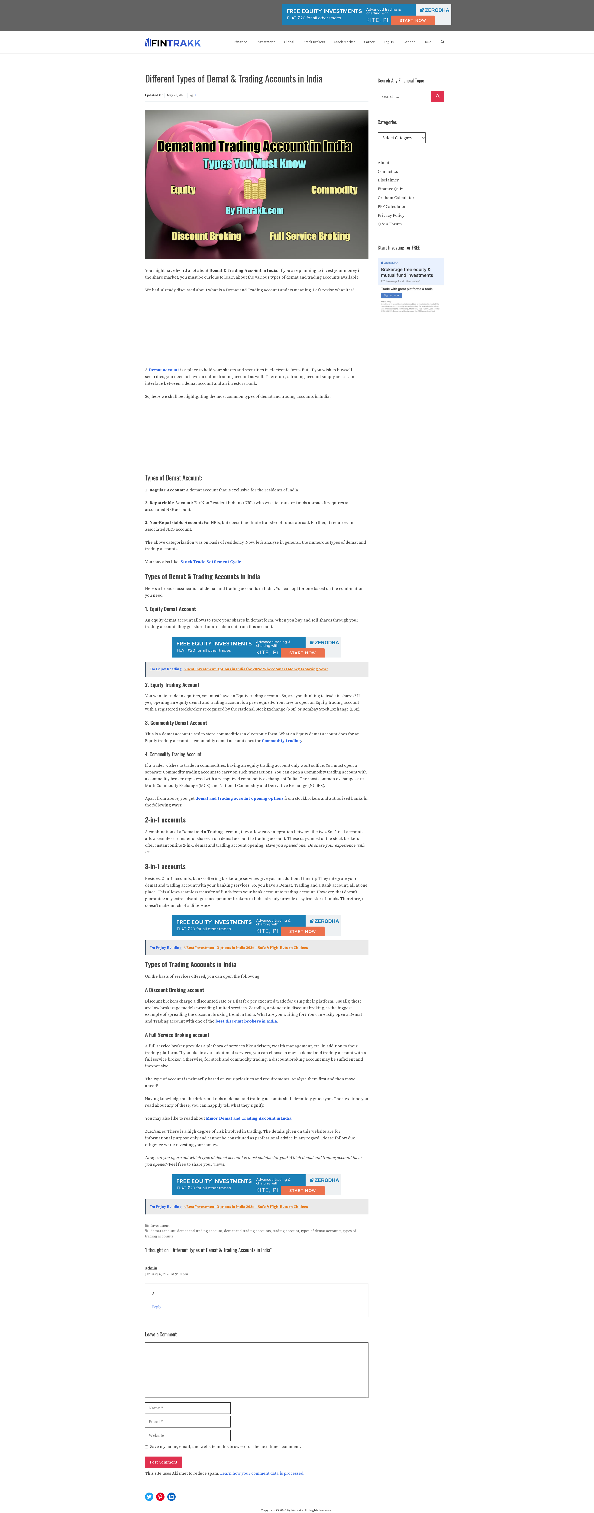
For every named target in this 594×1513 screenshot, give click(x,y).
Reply (156, 1307)
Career (369, 42)
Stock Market (344, 42)
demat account (163, 1231)
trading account (286, 1231)
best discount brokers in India (246, 1021)
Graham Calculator (396, 198)
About (383, 162)
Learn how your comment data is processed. (262, 1473)
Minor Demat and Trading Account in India (248, 1118)
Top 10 (389, 42)
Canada (410, 42)
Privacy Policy (391, 215)
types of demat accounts (321, 1231)
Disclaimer (388, 180)
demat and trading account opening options (239, 798)
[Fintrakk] (173, 42)
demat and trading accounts (247, 1231)
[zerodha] (366, 24)
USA (428, 42)
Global (289, 42)
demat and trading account (199, 1231)
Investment (265, 42)
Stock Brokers (314, 42)
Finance (240, 42)
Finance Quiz (390, 189)
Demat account (164, 370)
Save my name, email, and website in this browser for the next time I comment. (225, 1446)
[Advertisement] (256, 332)
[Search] (437, 96)
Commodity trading (281, 740)
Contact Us (388, 171)
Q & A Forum (390, 224)
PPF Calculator (392, 206)
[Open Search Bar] (442, 42)
